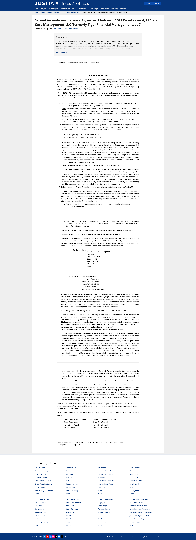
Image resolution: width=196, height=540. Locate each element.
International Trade (105, 484)
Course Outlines (136, 481)
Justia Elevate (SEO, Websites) (141, 512)
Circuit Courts (40, 515)
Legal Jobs (102, 502)
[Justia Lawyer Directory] (65, 536)
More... (37, 494)
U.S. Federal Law (42, 499)
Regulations (39, 509)
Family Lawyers (40, 487)
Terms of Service (131, 537)
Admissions (134, 474)
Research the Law (67, 9)
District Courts (40, 519)
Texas (68, 522)
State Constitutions (73, 502)
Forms (42, 12)
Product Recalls (104, 512)
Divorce (69, 477)
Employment (103, 477)
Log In (148, 3)
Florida (69, 515)
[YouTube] (47, 536)
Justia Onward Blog (137, 519)
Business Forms (104, 509)
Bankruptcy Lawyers (42, 471)
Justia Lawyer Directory (138, 506)
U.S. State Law (72, 499)
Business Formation (105, 471)
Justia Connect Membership (140, 502)
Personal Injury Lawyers (44, 490)
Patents (101, 515)
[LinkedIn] (44, 536)
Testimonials (135, 522)
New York (70, 519)
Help (122, 537)
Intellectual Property (106, 481)
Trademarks (102, 519)
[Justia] (44, 3)
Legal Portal (106, 537)
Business (102, 467)
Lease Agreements (71, 29)
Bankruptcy (70, 471)
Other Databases (105, 499)
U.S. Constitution (41, 502)
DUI (67, 481)
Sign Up (157, 3)
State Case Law (72, 509)
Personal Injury (72, 490)
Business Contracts (53, 12)
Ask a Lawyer (52, 9)
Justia (36, 12)
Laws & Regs (93, 9)
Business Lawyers (41, 474)
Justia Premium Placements (140, 509)
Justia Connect (95, 537)
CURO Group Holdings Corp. (70, 12)
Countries (102, 522)
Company (115, 537)
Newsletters (104, 9)
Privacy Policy (143, 537)
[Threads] (56, 536)
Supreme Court (40, 512)
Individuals (71, 467)
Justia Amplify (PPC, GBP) (139, 515)
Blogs (132, 487)
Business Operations (106, 474)
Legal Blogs (102, 506)
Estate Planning (72, 484)
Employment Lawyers (43, 481)
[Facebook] (50, 536)
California (70, 512)
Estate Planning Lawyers (44, 484)
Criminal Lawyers (41, 477)
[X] (62, 536)
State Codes (70, 506)
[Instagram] (53, 536)
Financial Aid (134, 477)
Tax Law (101, 490)
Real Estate (57, 29)
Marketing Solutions (118, 9)
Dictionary (134, 471)
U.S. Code (38, 506)
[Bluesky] (59, 536)
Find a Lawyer (40, 9)
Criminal (69, 474)
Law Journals (135, 484)
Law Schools (81, 9)
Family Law (70, 487)
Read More (60, 52)
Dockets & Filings (41, 522)
